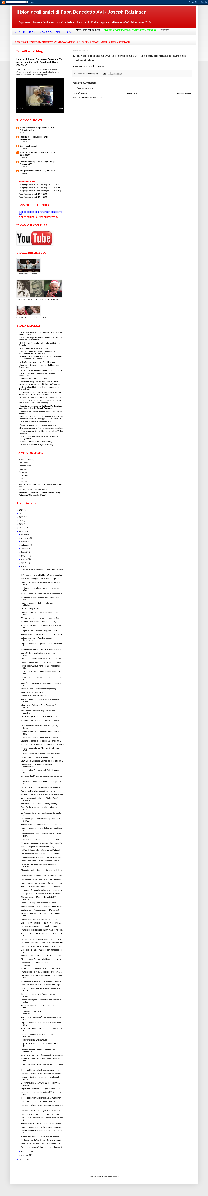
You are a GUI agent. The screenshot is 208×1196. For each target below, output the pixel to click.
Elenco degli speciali (28, 146)
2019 (21, 510)
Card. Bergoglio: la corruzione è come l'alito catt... (41, 1101)
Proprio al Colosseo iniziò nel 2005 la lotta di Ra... (41, 659)
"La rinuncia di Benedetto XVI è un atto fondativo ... (42, 857)
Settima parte (24, 481)
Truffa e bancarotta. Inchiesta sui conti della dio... (41, 1136)
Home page (132, 93)
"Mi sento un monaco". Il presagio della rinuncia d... (42, 1147)
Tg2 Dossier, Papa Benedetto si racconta (37, 348)
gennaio (25, 1155)
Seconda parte (25, 466)
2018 (21, 513)
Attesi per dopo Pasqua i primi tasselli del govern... (42, 959)
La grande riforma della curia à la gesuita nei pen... (42, 890)
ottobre (24, 541)
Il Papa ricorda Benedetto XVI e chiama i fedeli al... (42, 981)
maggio (24, 559)
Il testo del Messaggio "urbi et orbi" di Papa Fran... (41, 579)
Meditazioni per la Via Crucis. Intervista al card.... (41, 1140)
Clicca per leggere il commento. (88, 66)
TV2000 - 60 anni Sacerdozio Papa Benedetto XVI (40, 398)
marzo (24, 566)
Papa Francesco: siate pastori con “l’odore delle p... (42, 886)
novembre (25, 538)
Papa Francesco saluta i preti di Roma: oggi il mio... (42, 883)
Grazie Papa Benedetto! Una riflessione (37, 757)
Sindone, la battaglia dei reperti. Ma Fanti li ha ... (41, 741)
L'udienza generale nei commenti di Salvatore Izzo (42, 943)
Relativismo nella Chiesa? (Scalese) (36, 1040)
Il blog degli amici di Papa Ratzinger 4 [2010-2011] (39, 188)
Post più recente (80, 93)
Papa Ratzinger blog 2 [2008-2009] (33, 194)
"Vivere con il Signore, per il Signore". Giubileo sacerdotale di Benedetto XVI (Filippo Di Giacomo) (39, 383)
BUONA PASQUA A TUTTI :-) (32, 609)
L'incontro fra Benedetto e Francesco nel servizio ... (42, 1074)
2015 (21, 524)
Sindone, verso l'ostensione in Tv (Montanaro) (40, 910)
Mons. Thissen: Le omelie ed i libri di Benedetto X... (42, 594)
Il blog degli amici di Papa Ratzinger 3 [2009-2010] (40, 191)
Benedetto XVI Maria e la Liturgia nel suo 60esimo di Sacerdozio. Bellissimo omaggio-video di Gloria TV (41, 417)
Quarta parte (24, 472)
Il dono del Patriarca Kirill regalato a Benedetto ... (41, 1070)
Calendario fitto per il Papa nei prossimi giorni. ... (41, 1114)
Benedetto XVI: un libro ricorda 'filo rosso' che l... (41, 923)
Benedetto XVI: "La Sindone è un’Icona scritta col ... (42, 824)
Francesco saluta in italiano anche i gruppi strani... (41, 972)
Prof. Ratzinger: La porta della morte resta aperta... (42, 717)
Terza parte (23, 469)
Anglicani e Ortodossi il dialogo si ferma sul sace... (41, 1089)
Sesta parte (23, 478)
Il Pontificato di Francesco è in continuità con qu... (41, 968)
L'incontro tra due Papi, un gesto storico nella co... (41, 1111)
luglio (23, 552)
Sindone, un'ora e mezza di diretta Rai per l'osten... (42, 955)
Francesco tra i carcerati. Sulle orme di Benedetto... (42, 876)
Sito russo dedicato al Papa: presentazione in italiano (41, 428)
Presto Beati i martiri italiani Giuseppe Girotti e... (40, 861)
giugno (24, 556)
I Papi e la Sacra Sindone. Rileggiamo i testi (39, 631)
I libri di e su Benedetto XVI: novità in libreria (39, 926)
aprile (23, 563)
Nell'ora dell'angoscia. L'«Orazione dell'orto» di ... (41, 850)
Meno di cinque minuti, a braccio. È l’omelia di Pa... (42, 843)
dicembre (25, 534)
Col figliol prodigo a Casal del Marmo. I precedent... (42, 879)
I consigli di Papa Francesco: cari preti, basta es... (41, 894)
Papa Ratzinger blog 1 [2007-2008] (33, 197)
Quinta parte (24, 475)
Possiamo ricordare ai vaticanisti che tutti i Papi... (41, 985)
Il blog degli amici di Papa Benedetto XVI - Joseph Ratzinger (81, 11)
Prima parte (23, 463)
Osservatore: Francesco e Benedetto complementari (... (36, 1012)
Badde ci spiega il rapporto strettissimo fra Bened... (42, 662)
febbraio (25, 1151)
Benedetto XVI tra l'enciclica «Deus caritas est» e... (42, 1124)
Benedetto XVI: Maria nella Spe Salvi (35, 379)
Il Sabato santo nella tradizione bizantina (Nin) (40, 622)
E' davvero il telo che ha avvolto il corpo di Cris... (41, 618)
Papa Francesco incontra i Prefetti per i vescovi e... (42, 1127)
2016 (21, 521)
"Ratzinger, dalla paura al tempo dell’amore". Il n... (41, 939)
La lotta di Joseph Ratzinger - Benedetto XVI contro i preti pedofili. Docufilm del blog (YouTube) (39, 62)
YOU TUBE (164, 30)
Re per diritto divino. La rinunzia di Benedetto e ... (41, 787)
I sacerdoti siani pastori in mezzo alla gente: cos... (41, 903)
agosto (24, 549)
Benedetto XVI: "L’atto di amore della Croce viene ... (42, 634)
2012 (21, 1160)
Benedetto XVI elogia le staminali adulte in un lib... (41, 919)
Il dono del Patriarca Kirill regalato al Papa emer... (41, 1098)
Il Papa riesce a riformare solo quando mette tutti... (41, 649)
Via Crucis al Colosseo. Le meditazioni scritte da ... (42, 761)
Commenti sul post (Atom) (91, 98)
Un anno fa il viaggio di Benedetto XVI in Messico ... (42, 1055)
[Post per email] (104, 73)
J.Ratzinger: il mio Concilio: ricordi (33, 490)
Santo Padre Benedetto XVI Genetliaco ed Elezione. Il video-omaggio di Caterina (41, 358)
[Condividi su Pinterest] (120, 73)
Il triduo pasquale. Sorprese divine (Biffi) (37, 847)
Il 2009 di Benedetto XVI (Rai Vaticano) (36, 442)
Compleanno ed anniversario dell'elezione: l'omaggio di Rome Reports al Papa (37, 352)
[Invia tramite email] (109, 73)
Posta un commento (85, 88)
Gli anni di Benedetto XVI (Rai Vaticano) (36, 445)
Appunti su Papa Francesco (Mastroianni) (38, 791)
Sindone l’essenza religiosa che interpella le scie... (42, 906)
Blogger (116, 1176)
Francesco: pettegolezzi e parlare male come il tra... (42, 930)
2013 (21, 531)
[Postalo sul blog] (111, 73)
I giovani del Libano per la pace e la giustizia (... (40, 840)
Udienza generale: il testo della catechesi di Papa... (42, 946)
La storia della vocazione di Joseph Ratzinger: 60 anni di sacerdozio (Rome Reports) (40, 402)
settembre (25, 545)
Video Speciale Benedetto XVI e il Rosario (37, 362)
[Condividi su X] (114, 73)
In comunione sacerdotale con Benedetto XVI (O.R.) (42, 744)
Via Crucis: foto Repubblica (32, 692)
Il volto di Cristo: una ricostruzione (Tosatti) (38, 689)
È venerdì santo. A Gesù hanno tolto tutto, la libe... (41, 754)
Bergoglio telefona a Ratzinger (33, 696)
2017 (21, 517)
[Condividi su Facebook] (117, 73)
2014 (21, 528)
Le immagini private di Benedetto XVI (35, 422)
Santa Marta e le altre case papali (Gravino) (39, 804)
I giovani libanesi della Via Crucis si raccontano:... (41, 737)
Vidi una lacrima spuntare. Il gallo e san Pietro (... (41, 854)
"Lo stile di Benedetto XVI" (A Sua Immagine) (38, 425)
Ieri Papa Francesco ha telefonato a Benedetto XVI (42, 794)
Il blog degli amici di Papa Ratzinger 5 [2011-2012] (39, 185)
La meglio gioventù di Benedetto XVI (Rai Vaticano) (41, 370)
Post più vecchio (184, 93)
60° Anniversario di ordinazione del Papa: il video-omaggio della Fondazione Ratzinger (40, 393)
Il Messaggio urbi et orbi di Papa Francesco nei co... (42, 575)
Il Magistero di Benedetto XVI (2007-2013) (37, 171)
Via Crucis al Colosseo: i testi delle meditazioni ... (41, 1143)
